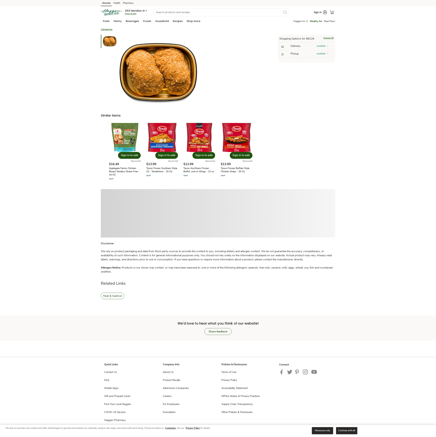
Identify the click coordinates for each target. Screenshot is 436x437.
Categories (106, 29)
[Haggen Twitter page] (289, 371)
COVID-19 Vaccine (115, 412)
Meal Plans (329, 21)
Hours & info (130, 13)
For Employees (171, 404)
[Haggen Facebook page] (282, 371)
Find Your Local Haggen (117, 404)
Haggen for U (300, 21)
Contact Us (110, 372)
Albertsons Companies (176, 388)
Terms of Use (228, 372)
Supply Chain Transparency (237, 404)
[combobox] (221, 12)
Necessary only (322, 430)
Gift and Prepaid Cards (117, 396)
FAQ (106, 380)
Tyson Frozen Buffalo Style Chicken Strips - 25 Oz (235, 170)
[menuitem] (106, 21)
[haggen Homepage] (111, 12)
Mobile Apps (111, 388)
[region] (218, 431)
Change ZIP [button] (328, 38)
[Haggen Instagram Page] (305, 371)
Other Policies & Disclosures (237, 412)
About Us (168, 372)
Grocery (106, 3)
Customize (170, 428)
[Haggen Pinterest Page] (297, 371)
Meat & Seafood (112, 296)
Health (116, 3)
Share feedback (218, 331)
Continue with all (346, 430)
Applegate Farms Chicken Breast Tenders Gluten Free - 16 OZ (124, 171)
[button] (136, 10)
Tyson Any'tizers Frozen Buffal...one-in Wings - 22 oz (198, 170)
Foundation (169, 412)
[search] (285, 12)
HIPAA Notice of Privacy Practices (240, 396)
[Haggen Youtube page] (314, 371)
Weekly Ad (316, 21)
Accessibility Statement (234, 388)
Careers (167, 396)
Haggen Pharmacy (115, 420)
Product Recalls (171, 380)
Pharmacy (128, 3)
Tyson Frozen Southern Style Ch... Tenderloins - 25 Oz (161, 170)
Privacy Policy (229, 380)
